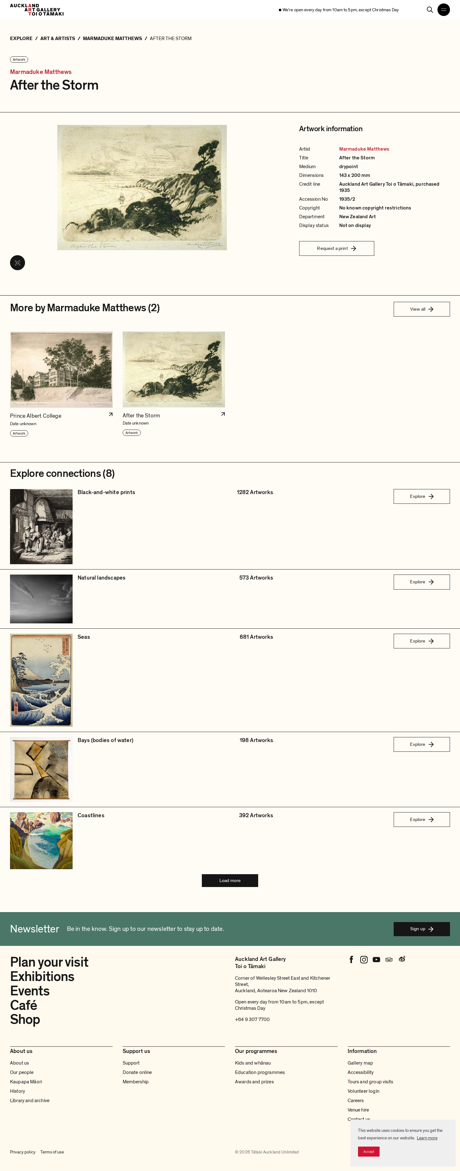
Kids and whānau (253, 1063)
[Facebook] (351, 959)
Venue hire (358, 1110)
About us (19, 1063)
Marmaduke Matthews (41, 72)
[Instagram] (364, 959)
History (17, 1091)
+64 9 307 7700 (252, 1019)
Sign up (417, 929)
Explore (417, 496)
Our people (22, 1072)
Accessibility (361, 1072)
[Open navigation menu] (443, 9)
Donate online (137, 1072)
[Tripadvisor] (389, 959)
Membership (136, 1081)
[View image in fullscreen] (17, 262)
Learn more (427, 1138)
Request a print (332, 248)
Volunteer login (363, 1091)
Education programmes (260, 1072)
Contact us (359, 1119)
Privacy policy (22, 1152)
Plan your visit (49, 962)
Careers (356, 1100)
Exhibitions (42, 976)
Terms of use (52, 1152)
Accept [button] (368, 1151)
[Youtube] (376, 959)
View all (417, 309)
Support (131, 1063)
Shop (25, 1019)
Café (23, 1005)
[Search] (430, 9)
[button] (61, 384)
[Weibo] (401, 959)
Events (29, 991)
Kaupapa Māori (26, 1081)
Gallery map (360, 1063)
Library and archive (29, 1100)
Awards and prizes (254, 1081)
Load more (230, 880)
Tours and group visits (370, 1081)
